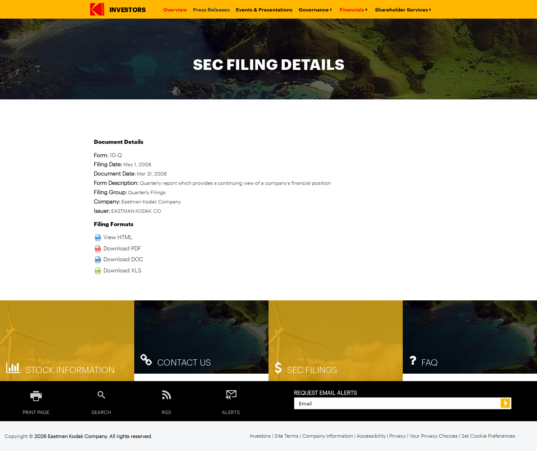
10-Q (116, 154)
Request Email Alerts (325, 392)
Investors (127, 9)
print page (36, 412)
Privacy (397, 435)
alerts (231, 412)
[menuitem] (175, 9)
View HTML (117, 236)
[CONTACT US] (201, 336)
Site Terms (286, 435)
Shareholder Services (401, 9)
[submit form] (505, 403)
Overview (175, 9)
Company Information (327, 435)
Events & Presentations (264, 9)
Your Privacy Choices (434, 435)
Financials (352, 9)
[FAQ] (470, 336)
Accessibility (372, 435)
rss (166, 412)
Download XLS (122, 270)
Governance (314, 9)
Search (101, 412)
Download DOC (123, 258)
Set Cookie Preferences (488, 435)
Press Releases (211, 9)
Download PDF (122, 248)
